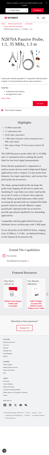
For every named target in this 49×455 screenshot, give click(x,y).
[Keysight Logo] (12, 18)
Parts (5, 401)
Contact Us (24, 355)
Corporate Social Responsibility (13, 418)
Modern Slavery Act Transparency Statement (18, 421)
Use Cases (6, 372)
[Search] (38, 18)
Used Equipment (8, 381)
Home (3, 24)
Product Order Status (10, 398)
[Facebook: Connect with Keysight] (5, 433)
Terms (8, 444)
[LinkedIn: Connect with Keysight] (10, 433)
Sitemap (40, 441)
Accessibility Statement (13, 446)
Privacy (33, 441)
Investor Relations (9, 412)
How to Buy (6, 106)
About (5, 406)
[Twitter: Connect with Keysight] (15, 433)
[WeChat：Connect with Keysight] (26, 433)
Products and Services (17, 24)
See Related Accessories (19, 285)
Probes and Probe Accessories (15, 26)
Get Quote (40, 111)
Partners (6, 384)
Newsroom (6, 409)
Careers (5, 424)
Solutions (6, 375)
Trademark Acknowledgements (22, 444)
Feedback (39, 444)
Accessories (33, 24)
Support (6, 389)
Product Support (8, 392)
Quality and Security (9, 415)
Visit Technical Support (15, 118)
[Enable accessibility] (4, 451)
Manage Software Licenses (12, 395)
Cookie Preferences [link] (29, 446)
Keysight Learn (8, 378)
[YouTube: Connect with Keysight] (20, 433)
